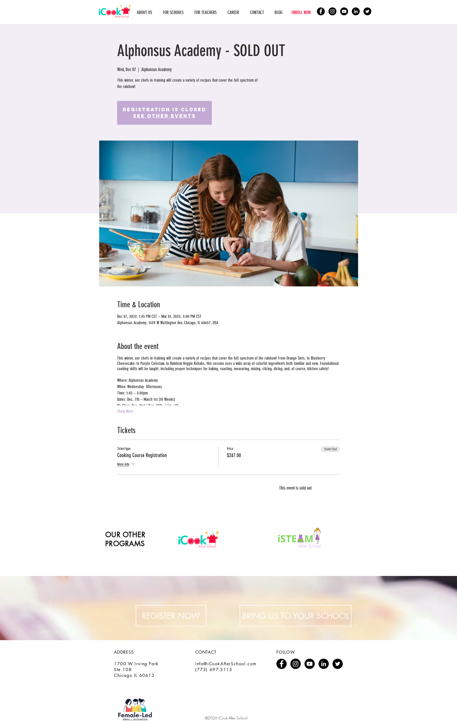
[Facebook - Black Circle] (321, 11)
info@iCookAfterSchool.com (226, 664)
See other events (164, 116)
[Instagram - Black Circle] (332, 11)
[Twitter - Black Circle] (367, 11)
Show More (125, 411)
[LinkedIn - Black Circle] (356, 11)
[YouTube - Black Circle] (344, 11)
